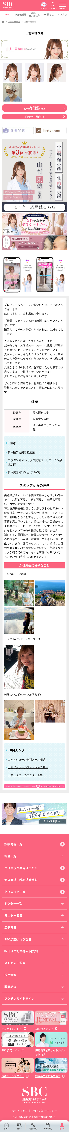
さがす (19, 1128)
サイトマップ (19, 1110)
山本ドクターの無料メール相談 (26, 759)
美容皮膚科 (20, 14)
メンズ (61, 14)
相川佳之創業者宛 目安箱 (21, 951)
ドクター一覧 (14, 21)
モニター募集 (13, 915)
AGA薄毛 (47, 14)
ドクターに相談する (34, 116)
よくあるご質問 (14, 963)
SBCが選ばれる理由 (17, 939)
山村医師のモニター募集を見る (34, 107)
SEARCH (53, 8)
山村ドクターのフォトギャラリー (28, 767)
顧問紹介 (10, 987)
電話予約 (33, 1128)
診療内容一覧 (13, 844)
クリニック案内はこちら (21, 868)
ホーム (7, 1128)
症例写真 (10, 927)
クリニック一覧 (14, 892)
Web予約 (48, 1128)
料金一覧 (10, 856)
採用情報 (10, 975)
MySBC (62, 1128)
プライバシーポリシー (44, 1110)
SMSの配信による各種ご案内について (34, 1117)
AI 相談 (44, 8)
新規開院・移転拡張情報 (21, 880)
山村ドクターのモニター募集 (25, 775)
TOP (7, 14)
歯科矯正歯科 (33, 14)
